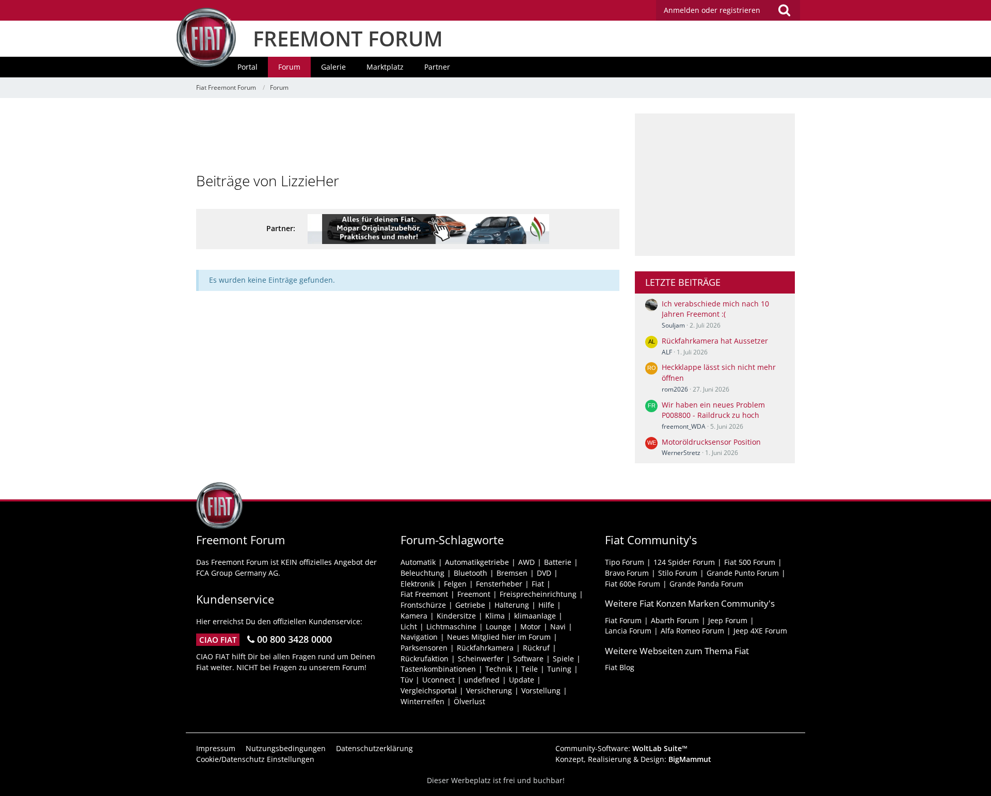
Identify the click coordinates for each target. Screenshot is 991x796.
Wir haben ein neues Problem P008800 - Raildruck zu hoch (713, 410)
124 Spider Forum (684, 562)
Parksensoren (424, 648)
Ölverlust (469, 701)
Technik (498, 669)
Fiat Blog (619, 667)
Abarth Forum (675, 620)
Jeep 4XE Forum (760, 631)
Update (521, 680)
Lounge (498, 626)
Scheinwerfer (481, 658)
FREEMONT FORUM (348, 38)
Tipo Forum (624, 562)
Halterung (511, 605)
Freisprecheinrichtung (538, 594)
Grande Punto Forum (743, 573)
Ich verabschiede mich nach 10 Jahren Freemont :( (715, 309)
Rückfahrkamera (485, 648)
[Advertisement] (408, 136)
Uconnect (438, 680)
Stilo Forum (677, 573)
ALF (667, 352)
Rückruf (536, 648)
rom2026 (675, 389)
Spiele (563, 658)
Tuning (559, 669)
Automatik (418, 562)
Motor (530, 626)
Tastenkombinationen (438, 669)
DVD (544, 573)
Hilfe (546, 605)
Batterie (557, 562)
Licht (409, 626)
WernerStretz (681, 452)
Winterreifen (422, 701)
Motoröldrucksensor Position (711, 442)
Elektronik (418, 584)
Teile (529, 669)
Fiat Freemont (424, 594)
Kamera (414, 616)
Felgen (455, 584)
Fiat (538, 584)
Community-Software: (621, 748)
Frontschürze (423, 605)
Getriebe (470, 605)
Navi (558, 626)
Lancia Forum (628, 631)
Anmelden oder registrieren (712, 10)
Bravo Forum (627, 573)
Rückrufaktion (425, 658)
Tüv (407, 680)
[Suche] (784, 10)
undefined (482, 680)
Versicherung (489, 690)
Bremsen (512, 573)
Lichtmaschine (451, 626)
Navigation (419, 637)
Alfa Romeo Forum (692, 631)
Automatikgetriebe (477, 562)
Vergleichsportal (429, 690)
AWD (526, 562)
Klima (495, 616)
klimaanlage (535, 616)
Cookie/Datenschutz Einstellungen (255, 759)
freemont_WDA (684, 426)
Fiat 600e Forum (632, 584)
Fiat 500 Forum (749, 562)
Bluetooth (470, 573)
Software (528, 658)
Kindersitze (456, 616)
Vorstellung (541, 690)
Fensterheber (499, 584)
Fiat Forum (623, 620)
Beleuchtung (422, 573)
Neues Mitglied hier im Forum (499, 637)
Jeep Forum (727, 620)
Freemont (473, 594)
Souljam (673, 325)
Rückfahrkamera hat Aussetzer (715, 341)
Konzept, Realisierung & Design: (633, 759)
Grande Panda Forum (706, 584)
